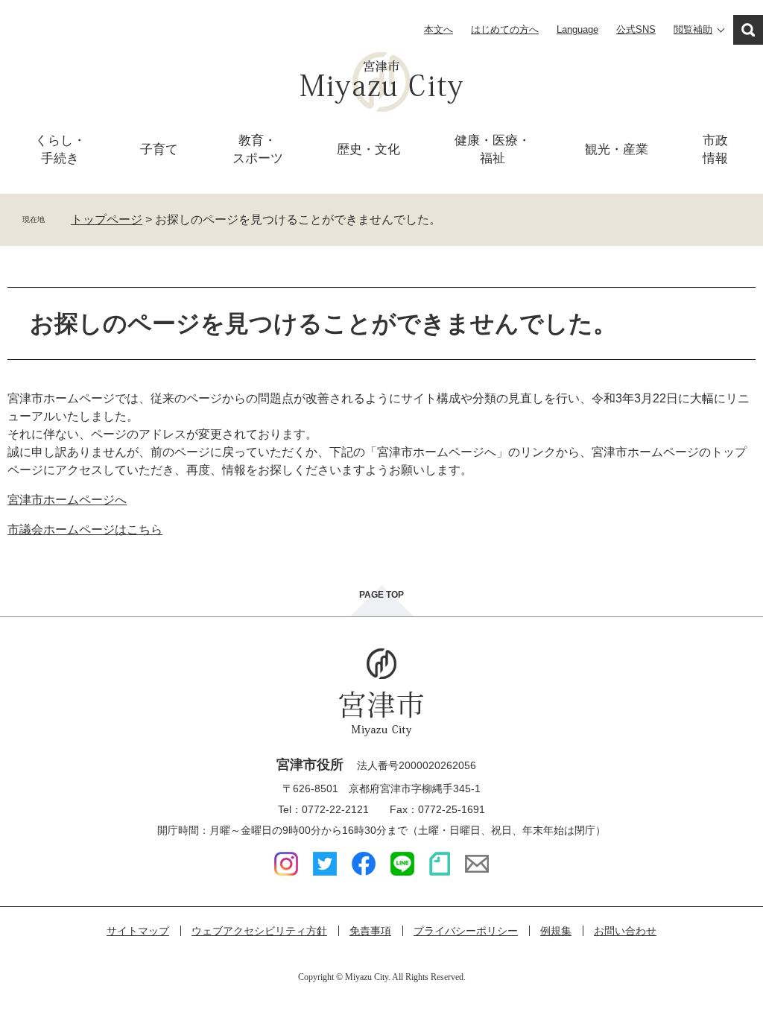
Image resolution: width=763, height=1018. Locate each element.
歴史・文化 (368, 149)
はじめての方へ (505, 29)
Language (577, 29)
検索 (748, 30)
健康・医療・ (493, 149)
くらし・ (60, 149)
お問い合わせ (625, 931)
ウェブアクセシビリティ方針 (259, 931)
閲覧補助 (693, 29)
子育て (159, 149)
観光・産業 (616, 149)
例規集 (556, 931)
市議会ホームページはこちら (84, 529)
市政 (715, 149)
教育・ (257, 149)
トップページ (106, 219)
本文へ (438, 29)
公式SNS (636, 29)
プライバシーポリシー (466, 931)
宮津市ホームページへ (67, 499)
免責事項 (370, 931)
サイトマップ (138, 931)
